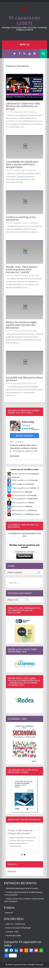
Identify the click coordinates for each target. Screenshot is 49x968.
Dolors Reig (32, 112)
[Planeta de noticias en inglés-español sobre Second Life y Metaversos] (24, 307)
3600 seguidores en (24, 499)
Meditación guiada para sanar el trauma (22, 888)
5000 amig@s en (22, 484)
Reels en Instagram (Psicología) (18, 928)
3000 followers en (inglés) (25, 514)
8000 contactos (21, 506)
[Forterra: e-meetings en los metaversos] (24, 202)
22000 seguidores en (24, 480)
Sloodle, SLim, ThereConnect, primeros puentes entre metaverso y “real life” (22, 269)
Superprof (12, 871)
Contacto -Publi (12, 932)
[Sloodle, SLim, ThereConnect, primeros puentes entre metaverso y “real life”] (24, 252)
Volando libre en (21, 492)
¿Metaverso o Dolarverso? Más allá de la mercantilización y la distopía (23, 106)
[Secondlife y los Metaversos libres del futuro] (24, 363)
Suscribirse (24, 556)
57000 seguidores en (25, 488)
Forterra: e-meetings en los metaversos (21, 218)
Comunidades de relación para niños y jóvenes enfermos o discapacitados (22, 164)
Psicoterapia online (13, 935)
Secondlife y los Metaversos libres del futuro (24, 379)
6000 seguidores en (22, 502)
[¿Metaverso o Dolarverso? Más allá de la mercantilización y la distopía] (24, 87)
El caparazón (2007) (24, 20)
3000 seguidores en (24, 510)
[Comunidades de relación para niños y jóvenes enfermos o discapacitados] (24, 147)
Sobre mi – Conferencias (15, 924)
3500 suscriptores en (24, 495)
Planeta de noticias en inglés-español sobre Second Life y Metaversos (21, 325)
